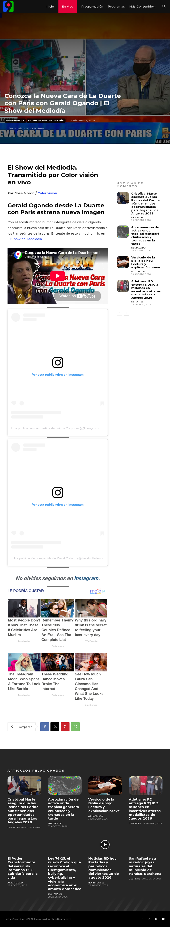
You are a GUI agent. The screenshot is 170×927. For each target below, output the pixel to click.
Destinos (134, 878)
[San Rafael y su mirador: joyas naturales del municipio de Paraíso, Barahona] (146, 844)
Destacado (138, 248)
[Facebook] (44, 726)
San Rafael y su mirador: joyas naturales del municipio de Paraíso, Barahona (145, 866)
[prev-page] (119, 313)
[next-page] (126, 313)
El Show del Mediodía (25, 239)
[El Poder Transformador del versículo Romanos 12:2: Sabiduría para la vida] (24, 844)
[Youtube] (163, 919)
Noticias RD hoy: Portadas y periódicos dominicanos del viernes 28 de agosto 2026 (103, 867)
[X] (54, 726)
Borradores (96, 882)
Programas (15, 120)
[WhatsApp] (75, 726)
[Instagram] (149, 919)
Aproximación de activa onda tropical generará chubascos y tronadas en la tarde (145, 235)
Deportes (137, 217)
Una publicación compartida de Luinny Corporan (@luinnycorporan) (58, 428)
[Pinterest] (65, 726)
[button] (164, 7)
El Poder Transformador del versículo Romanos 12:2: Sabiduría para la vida (23, 867)
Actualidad (139, 271)
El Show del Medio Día (46, 120)
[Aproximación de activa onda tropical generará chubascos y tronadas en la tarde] (123, 232)
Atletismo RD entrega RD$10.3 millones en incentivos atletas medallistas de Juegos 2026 (146, 289)
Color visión (47, 193)
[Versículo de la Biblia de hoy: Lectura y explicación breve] (123, 262)
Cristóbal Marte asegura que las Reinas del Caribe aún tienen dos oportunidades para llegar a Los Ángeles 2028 (145, 203)
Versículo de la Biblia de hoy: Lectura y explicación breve (145, 262)
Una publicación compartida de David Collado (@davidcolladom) (58, 558)
